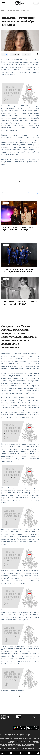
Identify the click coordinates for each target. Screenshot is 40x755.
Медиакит (17, 723)
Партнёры (36, 723)
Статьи (9, 10)
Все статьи (32, 193)
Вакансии (26, 723)
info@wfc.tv (17, 741)
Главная (3, 10)
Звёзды (15, 10)
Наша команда (6, 723)
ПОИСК (37, 716)
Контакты (33, 720)
